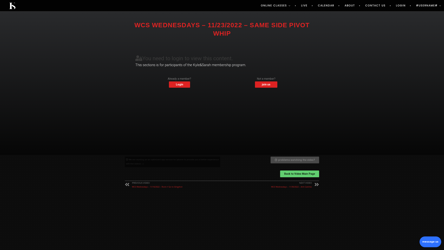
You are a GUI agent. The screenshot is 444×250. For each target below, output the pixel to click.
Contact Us (375, 5)
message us (430, 241)
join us (266, 84)
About (350, 5)
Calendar (326, 5)
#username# (427, 5)
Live (304, 5)
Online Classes (274, 5)
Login (401, 5)
